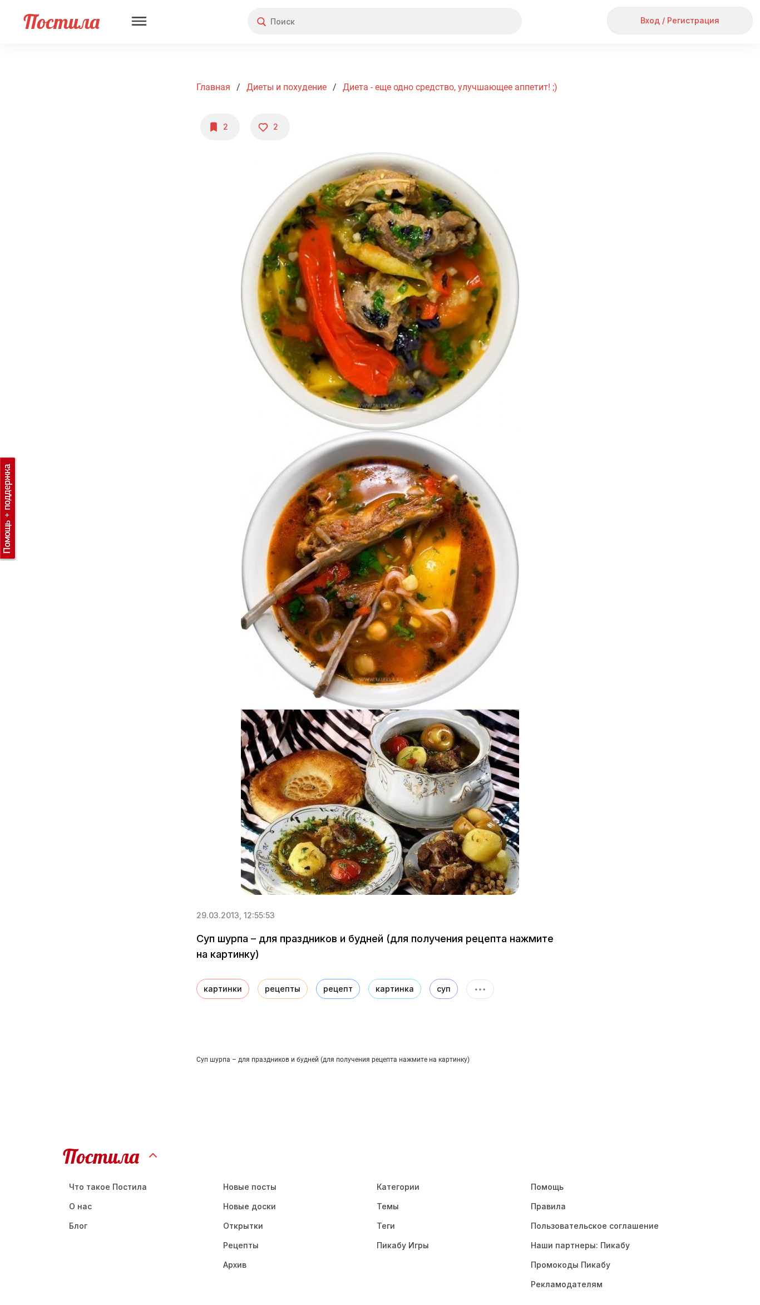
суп (444, 988)
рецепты (282, 988)
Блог (78, 1225)
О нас (80, 1206)
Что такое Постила (108, 1186)
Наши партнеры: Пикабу (580, 1245)
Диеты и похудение (286, 87)
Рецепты (241, 1245)
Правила (548, 1206)
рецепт (338, 988)
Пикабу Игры (403, 1245)
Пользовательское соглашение (595, 1225)
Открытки (243, 1225)
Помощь (547, 1186)
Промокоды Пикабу (570, 1264)
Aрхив (234, 1264)
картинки (223, 988)
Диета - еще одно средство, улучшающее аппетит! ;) (450, 87)
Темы (388, 1206)
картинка (395, 988)
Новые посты (250, 1186)
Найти (471, 21)
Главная (213, 87)
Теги (386, 1225)
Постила (61, 21)
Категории (398, 1186)
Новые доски (249, 1206)
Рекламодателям (567, 1284)
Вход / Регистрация (679, 20)
